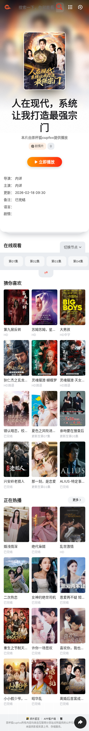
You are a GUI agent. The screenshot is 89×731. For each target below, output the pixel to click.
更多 (76, 500)
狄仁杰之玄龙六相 (16, 380)
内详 (18, 178)
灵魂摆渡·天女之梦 (72, 380)
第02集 (35, 261)
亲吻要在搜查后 (72, 431)
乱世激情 (67, 546)
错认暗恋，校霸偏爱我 (16, 431)
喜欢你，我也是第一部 (72, 648)
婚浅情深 (11, 546)
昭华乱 (37, 698)
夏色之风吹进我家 (44, 431)
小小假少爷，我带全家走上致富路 (16, 698)
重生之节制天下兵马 (16, 648)
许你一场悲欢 (42, 648)
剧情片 (39, 146)
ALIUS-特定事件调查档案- (72, 481)
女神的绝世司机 (44, 597)
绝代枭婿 (38, 546)
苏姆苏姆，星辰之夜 (44, 329)
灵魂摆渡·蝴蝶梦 (44, 380)
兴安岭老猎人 (14, 481)
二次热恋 (11, 597)
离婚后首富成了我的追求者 (72, 698)
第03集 (56, 261)
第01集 (13, 261)
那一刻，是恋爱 (44, 481)
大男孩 (65, 329)
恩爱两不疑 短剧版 (72, 597)
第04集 (78, 261)
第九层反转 (12, 329)
